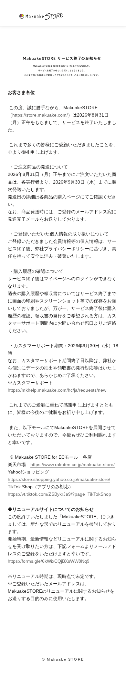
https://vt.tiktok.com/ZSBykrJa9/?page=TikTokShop (59, 494)
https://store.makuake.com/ (40, 115)
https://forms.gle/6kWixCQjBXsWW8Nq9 (48, 561)
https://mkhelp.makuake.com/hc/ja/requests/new (57, 390)
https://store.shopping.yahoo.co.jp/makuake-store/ (59, 479)
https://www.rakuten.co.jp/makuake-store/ (72, 464)
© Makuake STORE (63, 659)
